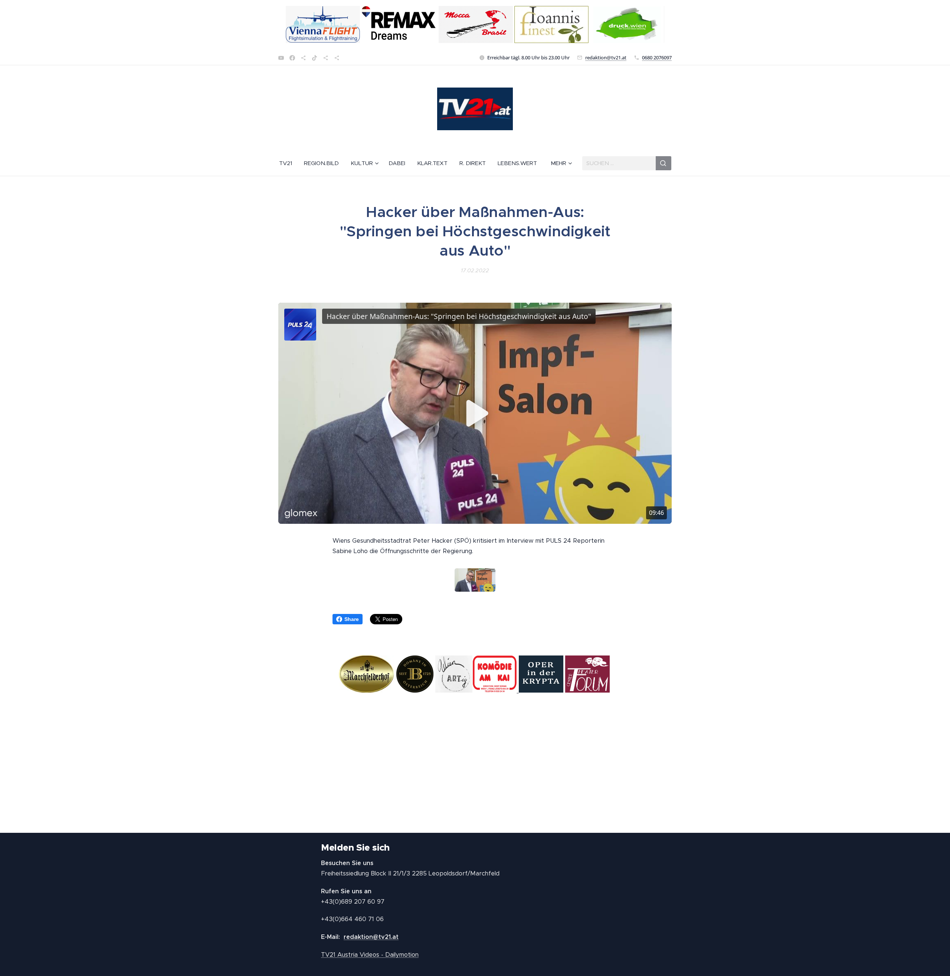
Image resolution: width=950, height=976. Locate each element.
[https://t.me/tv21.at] (325, 58)
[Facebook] (292, 58)
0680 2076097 (657, 57)
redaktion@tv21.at (605, 57)
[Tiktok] (314, 58)
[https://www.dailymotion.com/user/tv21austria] (336, 58)
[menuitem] (288, 163)
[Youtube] (281, 58)
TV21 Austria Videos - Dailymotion (370, 955)
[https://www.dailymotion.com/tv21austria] (303, 58)
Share (351, 619)
